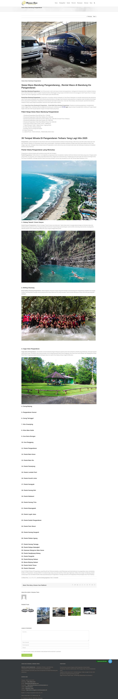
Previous (90, 16)
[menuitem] (56, 3)
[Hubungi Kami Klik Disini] (110, 662)
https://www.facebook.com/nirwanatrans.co (37, 685)
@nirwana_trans (29, 688)
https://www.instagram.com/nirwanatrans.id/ (36, 690)
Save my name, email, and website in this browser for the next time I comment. (42, 651)
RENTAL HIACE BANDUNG (28, 667)
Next (94, 16)
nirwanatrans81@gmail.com (32, 683)
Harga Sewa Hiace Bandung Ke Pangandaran (36, 105)
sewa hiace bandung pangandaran (43, 577)
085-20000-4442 (31, 681)
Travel (51, 577)
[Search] (94, 3)
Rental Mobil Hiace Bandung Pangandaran (58, 105)
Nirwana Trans (25, 577)
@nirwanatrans (29, 686)
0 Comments (55, 577)
